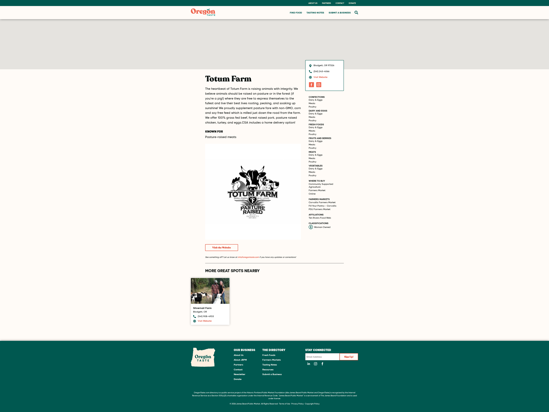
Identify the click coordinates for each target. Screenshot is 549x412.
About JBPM (240, 359)
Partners (326, 3)
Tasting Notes (269, 364)
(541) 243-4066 (321, 71)
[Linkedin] (308, 363)
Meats (312, 103)
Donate (352, 3)
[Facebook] (311, 84)
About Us (312, 3)
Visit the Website (221, 247)
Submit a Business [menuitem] (340, 12)
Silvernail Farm (202, 308)
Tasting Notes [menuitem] (315, 12)
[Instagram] (318, 84)
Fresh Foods (316, 124)
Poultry (312, 106)
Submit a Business (272, 374)
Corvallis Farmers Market (322, 202)
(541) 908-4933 (206, 316)
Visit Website (320, 76)
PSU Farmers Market (319, 209)
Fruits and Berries (320, 138)
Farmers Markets (271, 359)
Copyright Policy (312, 403)
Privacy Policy (297, 403)
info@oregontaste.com (248, 257)
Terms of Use (284, 403)
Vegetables (316, 165)
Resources (267, 369)
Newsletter (239, 374)
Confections (317, 96)
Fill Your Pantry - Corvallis (322, 205)
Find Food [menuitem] (296, 12)
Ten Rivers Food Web (320, 217)
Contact (340, 3)
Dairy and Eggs (318, 110)
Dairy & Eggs (316, 99)
